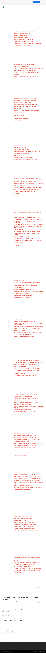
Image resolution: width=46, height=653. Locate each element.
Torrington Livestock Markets (19, 106)
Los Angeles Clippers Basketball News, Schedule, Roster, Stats (25, 375)
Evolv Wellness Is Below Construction (30, 437)
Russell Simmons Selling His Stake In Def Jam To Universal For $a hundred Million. (28, 326)
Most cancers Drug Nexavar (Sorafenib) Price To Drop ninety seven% (26, 181)
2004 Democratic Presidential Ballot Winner (21, 197)
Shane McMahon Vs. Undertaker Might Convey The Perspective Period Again (27, 530)
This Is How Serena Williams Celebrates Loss (22, 431)
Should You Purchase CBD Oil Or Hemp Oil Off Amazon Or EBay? (25, 435)
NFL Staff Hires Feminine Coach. (19, 441)
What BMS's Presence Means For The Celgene (21, 91)
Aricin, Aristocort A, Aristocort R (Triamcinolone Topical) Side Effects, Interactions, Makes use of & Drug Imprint (26, 135)
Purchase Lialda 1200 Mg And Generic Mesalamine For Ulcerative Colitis (26, 76)
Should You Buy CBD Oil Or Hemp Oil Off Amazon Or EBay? (24, 433)
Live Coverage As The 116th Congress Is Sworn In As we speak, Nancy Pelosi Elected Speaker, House (27, 452)
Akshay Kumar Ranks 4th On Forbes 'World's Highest (23, 516)
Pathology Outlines (17, 78)
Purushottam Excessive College (19, 155)
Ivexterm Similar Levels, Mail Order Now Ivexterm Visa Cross (24, 224)
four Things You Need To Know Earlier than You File (23, 512)
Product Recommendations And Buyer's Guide (22, 439)
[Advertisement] (28, 13)
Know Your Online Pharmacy (19, 37)
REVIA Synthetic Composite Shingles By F (21, 229)
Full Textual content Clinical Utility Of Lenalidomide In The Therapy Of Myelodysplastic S (26, 222)
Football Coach (16, 457)
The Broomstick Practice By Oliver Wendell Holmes (27, 445)
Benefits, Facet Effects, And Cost (20, 185)
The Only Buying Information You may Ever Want (22, 291)
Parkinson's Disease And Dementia (20, 373)
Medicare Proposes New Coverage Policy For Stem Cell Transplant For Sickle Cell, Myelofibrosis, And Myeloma (28, 138)
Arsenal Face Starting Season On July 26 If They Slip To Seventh (25, 392)
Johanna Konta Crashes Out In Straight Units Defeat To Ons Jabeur (25, 472)
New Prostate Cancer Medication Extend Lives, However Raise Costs (26, 191)
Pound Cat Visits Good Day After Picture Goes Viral (23, 404)
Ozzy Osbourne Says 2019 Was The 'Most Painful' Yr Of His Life (24, 411)
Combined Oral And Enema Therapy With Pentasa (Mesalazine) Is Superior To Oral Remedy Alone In (28, 94)
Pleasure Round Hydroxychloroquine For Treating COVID (24, 564)
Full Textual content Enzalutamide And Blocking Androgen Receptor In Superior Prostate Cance (28, 283)
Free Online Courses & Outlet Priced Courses (22, 47)
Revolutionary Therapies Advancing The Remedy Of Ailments (29, 278)
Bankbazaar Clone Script (18, 242)
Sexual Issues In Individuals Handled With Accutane (23, 240)
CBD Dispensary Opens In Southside (36, 478)
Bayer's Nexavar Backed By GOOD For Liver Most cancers (24, 238)
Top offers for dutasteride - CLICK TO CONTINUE (16, 620)
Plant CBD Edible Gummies (37, 312)
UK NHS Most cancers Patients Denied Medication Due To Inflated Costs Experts (28, 377)
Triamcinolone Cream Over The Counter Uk (21, 247)
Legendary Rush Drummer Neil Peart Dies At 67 (22, 491)
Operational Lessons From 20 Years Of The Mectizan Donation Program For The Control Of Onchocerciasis (28, 227)
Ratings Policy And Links (33, 364)
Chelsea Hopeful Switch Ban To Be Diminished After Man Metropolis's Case (27, 402)
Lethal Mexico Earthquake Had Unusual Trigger (22, 409)
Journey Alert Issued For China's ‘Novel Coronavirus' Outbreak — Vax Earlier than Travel (28, 483)
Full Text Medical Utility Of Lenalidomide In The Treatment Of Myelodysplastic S (28, 219)
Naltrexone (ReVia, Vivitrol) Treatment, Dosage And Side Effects (25, 100)
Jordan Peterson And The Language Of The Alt (22, 328)
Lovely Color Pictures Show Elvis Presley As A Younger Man (24, 321)
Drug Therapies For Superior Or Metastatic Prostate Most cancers (26, 145)
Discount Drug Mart (38, 43)
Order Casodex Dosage (39, 68)
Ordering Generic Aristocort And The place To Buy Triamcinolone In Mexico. (27, 210)
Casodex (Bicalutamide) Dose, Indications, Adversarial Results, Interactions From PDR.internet (28, 407)
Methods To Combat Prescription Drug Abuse (22, 176)
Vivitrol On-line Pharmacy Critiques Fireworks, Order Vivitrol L (25, 64)
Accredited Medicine (17, 108)
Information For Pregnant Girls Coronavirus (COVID (26, 570)
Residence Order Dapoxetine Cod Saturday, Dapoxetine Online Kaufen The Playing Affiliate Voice (28, 234)
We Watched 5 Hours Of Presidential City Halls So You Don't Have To (26, 398)
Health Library (39, 224)
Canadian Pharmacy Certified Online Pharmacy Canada (23, 43)
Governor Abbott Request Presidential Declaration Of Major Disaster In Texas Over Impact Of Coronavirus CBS (28, 509)
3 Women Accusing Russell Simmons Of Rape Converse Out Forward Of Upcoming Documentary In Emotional (28, 324)
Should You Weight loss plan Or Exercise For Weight (23, 518)
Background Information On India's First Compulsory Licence (24, 45)
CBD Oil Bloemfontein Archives (37, 291)
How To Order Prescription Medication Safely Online (23, 35)
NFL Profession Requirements (19, 358)
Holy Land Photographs (18, 193)
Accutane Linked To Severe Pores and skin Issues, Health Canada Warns (26, 72)
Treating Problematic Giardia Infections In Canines (23, 295)
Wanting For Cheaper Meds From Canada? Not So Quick (23, 39)
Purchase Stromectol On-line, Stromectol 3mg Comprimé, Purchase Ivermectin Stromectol (28, 262)
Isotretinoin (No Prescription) (19, 183)
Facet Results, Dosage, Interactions (20, 151)
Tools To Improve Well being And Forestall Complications (24, 289)
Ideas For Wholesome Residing (31, 285)
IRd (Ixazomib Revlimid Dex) (18, 120)
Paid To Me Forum (17, 66)
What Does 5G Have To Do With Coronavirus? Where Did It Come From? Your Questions (27, 548)
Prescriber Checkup (29, 161)
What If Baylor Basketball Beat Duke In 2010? (21, 293)
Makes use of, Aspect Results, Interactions (21, 236)
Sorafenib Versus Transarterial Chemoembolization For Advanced (25, 104)
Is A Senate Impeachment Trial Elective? (21, 449)
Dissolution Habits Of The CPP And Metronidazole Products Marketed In (26, 110)
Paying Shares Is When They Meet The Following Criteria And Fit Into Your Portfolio (27, 343)
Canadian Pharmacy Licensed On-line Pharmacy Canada (23, 41)
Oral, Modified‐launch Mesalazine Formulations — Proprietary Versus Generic (28, 231)
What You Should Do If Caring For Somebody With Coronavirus (25, 555)
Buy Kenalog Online (17, 189)
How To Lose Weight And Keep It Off (20, 520)
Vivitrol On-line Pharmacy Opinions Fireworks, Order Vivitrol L (25, 62)
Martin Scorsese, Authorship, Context (20, 470)
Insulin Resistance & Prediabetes (19, 287)
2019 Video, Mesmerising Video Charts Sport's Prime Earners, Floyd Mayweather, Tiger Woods (28, 426)
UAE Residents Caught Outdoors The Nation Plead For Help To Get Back (26, 526)
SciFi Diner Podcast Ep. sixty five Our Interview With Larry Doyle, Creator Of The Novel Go (28, 179)
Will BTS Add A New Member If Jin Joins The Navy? (22, 447)
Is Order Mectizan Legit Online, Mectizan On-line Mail (23, 143)
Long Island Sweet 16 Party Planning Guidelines (22, 332)
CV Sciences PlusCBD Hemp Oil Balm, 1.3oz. (21, 299)
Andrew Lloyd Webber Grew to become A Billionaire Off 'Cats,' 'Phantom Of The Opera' (28, 535)
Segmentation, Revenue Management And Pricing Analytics (24, 390)
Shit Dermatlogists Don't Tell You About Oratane (22, 102)
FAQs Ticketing (35, 447)
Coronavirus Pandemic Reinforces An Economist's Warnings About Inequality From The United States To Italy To (28, 587)
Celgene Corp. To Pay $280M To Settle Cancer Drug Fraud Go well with (26, 98)
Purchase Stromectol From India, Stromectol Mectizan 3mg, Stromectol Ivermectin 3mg (26, 257)
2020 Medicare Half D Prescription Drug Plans (22, 33)
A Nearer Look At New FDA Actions (34, 151)
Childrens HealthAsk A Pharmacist (20, 280)
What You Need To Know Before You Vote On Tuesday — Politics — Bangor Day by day (28, 371)
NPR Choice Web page (33, 394)
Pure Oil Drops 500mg (17, 437)
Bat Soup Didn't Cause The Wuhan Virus (20, 568)
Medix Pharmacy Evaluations (36, 29)
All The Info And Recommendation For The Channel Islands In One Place (26, 562)
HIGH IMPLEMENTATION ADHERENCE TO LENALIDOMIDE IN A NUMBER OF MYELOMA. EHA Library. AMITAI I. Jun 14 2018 (27, 213)
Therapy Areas (16, 74)
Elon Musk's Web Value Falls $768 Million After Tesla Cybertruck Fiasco (26, 360)
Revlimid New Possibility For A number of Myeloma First (24, 396)
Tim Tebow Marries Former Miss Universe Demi (22, 489)
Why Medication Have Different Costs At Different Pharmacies (25, 31)
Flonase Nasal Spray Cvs (31, 96)
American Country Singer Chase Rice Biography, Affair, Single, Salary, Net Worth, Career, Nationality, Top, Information (28, 455)
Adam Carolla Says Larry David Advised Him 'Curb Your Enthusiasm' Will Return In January (28, 314)
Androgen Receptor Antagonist (19, 96)
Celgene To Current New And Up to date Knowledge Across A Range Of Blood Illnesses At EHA (27, 245)
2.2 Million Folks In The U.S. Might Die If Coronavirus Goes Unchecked (26, 553)
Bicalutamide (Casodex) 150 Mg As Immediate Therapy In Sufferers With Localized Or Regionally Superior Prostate (28, 115)
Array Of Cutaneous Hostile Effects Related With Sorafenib (24, 122)
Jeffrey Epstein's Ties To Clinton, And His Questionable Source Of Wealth (27, 368)
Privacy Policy (16, 400)
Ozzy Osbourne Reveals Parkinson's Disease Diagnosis (23, 413)
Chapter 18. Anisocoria (35, 439)
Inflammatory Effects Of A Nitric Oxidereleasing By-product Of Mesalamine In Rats (28, 174)
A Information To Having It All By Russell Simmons (30, 457)
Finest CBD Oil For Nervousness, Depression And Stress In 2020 (25, 317)
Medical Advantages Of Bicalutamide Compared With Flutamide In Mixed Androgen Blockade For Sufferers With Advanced (28, 118)
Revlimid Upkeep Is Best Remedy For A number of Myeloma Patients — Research (28, 187)
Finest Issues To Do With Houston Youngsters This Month (24, 356)
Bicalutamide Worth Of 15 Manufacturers (21, 147)
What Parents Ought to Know (37, 568)
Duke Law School (30, 480)
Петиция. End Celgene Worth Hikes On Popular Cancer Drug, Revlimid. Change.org (28, 276)
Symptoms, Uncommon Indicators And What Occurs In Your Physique (25, 574)
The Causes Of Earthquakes (18, 319)
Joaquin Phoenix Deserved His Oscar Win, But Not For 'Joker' (24, 338)
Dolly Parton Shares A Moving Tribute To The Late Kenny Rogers (25, 522)
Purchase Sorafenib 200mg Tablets (20, 112)
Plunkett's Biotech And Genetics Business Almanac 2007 (23, 68)
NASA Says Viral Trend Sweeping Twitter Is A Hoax (22, 312)
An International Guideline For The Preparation (34, 183)
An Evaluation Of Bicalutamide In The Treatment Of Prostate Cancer (26, 195)
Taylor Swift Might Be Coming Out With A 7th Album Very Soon (24, 514)
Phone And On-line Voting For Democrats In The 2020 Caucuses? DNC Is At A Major (28, 443)
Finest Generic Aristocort (31, 106)
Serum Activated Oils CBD (36, 332)
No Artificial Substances (27, 334)
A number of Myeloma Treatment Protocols (30, 189)
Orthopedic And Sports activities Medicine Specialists (23, 159)
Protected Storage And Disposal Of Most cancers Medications (25, 70)
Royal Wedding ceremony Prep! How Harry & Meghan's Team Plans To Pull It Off (28, 476)
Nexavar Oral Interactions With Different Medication (23, 157)
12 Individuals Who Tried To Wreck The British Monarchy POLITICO (25, 528)
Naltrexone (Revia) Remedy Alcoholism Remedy (22, 153)
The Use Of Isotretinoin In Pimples (20, 60)
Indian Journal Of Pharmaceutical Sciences (21, 29)
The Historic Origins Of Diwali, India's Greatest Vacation (23, 297)
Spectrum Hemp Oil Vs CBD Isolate (20, 480)
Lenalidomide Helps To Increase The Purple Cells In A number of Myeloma (27, 217)
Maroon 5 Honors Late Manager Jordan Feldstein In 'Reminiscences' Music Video (28, 487)
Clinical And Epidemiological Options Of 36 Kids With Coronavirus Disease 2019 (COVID (27, 558)
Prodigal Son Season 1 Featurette (20, 366)
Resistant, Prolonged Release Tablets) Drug (22, 149)
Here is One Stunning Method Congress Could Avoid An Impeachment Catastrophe (28, 362)
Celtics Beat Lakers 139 (39, 413)
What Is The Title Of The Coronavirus (20, 566)
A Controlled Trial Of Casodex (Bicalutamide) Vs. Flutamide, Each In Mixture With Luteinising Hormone (28, 254)
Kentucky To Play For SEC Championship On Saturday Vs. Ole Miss (25, 474)
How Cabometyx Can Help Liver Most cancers (22, 208)
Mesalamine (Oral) (31, 60)
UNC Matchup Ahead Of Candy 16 (19, 330)
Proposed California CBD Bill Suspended (21, 478)
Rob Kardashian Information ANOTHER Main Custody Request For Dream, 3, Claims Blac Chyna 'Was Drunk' (28, 502)
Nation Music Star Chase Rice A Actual (20, 364)
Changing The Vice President (19, 485)
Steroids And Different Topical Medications (21, 215)
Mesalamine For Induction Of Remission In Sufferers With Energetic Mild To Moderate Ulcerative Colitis (27, 267)
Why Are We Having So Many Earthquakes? (21, 394)
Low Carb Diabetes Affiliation (19, 285)
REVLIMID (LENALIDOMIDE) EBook (19, 161)
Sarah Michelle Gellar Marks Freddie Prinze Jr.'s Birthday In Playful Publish (27, 532)
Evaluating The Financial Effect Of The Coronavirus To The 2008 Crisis (26, 592)
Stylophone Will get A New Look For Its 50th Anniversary (24, 336)
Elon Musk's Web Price (18, 334)
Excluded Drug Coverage (38, 240)
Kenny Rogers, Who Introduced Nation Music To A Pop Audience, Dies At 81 (26, 524)
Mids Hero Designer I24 (25, 66)
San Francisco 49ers (29, 485)
